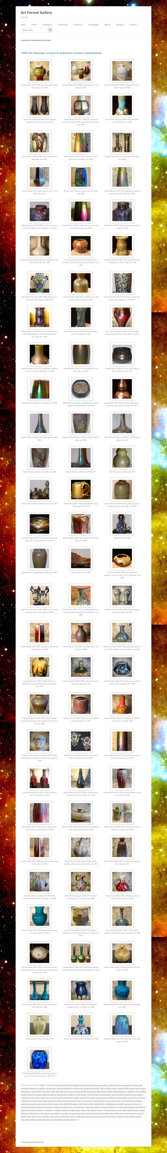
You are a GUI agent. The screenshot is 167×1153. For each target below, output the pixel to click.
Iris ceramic (88, 1101)
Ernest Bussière (105, 1094)
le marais (135, 1104)
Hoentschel (36, 1101)
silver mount (37, 1116)
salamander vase (116, 1113)
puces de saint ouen (77, 1113)
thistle (131, 1116)
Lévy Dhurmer (79, 1107)
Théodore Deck (123, 1116)
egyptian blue (62, 1094)
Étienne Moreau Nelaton (133, 1094)
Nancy (83, 1110)
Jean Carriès (106, 1101)
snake (56, 1116)
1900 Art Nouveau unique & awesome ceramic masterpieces (61, 53)
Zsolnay (73, 1119)
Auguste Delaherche (64, 1088)
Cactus (102, 1088)
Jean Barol (97, 1101)
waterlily (66, 1119)
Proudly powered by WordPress (32, 1142)
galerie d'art (67, 1098)
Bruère (86, 1088)
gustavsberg (133, 1098)
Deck (137, 1091)
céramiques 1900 (93, 1091)
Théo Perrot (111, 1116)
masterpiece (48, 1110)
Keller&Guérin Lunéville (115, 1104)
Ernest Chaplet (117, 1094)
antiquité (24, 1088)
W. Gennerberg (56, 1119)
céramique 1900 (48, 1091)
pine (42, 1113)
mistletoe (57, 1110)
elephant (71, 1094)
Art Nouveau (51, 1088)
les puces (49, 1107)
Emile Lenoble (93, 1094)
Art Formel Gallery (36, 12)
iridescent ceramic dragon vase (68, 1101)
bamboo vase (78, 1088)
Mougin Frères (74, 1110)
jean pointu (33, 1104)
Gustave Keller (121, 1098)
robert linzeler (103, 1113)
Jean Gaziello (127, 1101)
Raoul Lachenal (91, 1113)
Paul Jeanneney (110, 1110)
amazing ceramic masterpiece (119, 1085)
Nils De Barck (92, 1110)
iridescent (52, 1101)
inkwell (44, 1101)
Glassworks (93, 25)
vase (22, 1119)
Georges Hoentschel (87, 1098)
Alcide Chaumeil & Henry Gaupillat (66, 1085)
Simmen (45, 1116)
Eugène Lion (25, 1098)
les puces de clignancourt (63, 1107)
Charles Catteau (106, 1091)
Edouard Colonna (49, 1094)
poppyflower (55, 1113)
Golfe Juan (111, 1098)
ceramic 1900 (123, 1088)
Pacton (100, 1110)
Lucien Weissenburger (126, 1107)
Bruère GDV (94, 1088)
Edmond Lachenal (35, 1094)
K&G (80, 1104)
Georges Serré (101, 1098)
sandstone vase (130, 1113)
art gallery (41, 1088)
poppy (47, 1113)
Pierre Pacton (34, 1113)
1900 (42, 1085)
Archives (120, 25)
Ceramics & (78, 25)
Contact (133, 25)
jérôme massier (53, 1104)
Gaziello (76, 1098)
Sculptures (63, 25)
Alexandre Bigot (86, 1085)
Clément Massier (120, 1091)
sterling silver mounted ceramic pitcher (91, 1116)
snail (51, 1116)
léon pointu (40, 1107)
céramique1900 (80, 1091)
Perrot (119, 1110)
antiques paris (137, 1085)
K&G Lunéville (88, 1104)
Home (23, 25)
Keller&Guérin (99, 1104)
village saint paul (43, 1119)
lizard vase (89, 1107)
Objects (107, 25)
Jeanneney (42, 1104)
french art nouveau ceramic (51, 1098)
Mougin (65, 1110)
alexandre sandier (100, 1085)
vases (27, 1119)
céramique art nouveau (64, 1091)
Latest (34, 25)
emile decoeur (81, 1094)
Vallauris (138, 1116)
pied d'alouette (128, 1110)
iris (82, 1101)
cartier (114, 1088)
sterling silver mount (67, 1116)
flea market (35, 1098)
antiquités (33, 1088)
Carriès (108, 1088)
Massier (40, 1110)
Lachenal (127, 1104)
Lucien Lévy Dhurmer (109, 1107)
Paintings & (47, 25)
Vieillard (33, 1119)
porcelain (64, 1113)
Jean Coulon (116, 1101)
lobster (97, 1107)
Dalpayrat (131, 1091)
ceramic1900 (36, 1091)
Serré (29, 1116)
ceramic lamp (134, 1088)
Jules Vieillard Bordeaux (69, 1104)
